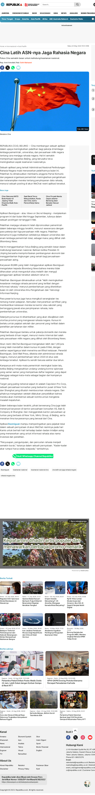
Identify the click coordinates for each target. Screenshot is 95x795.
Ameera (3, 737)
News (2, 743)
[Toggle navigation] (2, 4)
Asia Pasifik (35, 19)
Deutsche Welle (76, 19)
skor (34, 13)
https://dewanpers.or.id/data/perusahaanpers (20, 782)
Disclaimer (4, 769)
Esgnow (3, 750)
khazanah (45, 13)
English (39, 750)
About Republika (6, 765)
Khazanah (4, 740)
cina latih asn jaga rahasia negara (64, 470)
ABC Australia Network (58, 19)
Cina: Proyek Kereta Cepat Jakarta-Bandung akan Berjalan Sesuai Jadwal (54, 200)
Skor (38, 737)
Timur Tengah (7, 19)
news (63, 13)
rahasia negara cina (8, 476)
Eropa (17, 19)
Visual (20, 750)
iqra (56, 13)
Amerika (25, 19)
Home (2, 46)
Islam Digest (41, 740)
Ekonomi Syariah (20, 13)
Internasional (11, 46)
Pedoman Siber (42, 765)
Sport (38, 743)
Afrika (44, 19)
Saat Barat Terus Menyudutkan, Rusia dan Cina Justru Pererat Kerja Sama (32, 199)
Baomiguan (14, 424)
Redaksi (21, 765)
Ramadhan (22, 754)
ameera (5, 13)
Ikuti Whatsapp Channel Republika (35, 456)
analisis (74, 13)
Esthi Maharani (26, 62)
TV (1, 754)
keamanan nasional (20, 470)
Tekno (20, 747)
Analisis (21, 743)
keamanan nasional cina (39, 470)
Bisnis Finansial (42, 747)
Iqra (19, 740)
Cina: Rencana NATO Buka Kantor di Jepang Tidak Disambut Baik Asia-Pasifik (10, 200)
